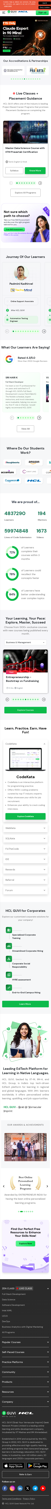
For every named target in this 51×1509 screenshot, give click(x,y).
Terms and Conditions (11, 1499)
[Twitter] (27, 1488)
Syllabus (14, 170)
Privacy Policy (29, 1499)
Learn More (29, 1005)
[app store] (13, 1465)
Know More (35, 170)
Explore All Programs (25, 192)
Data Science (8, 1299)
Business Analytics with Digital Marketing (22, 1326)
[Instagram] (12, 1488)
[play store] (37, 1465)
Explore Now (25, 1243)
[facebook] (4, 1488)
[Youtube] (43, 1488)
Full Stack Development (14, 1294)
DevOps (6, 1321)
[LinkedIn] (20, 1488)
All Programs (8, 1332)
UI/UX (5, 1315)
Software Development (13, 1305)
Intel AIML (7, 1310)
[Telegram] (35, 1488)
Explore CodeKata (25, 816)
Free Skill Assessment (14, 229)
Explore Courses (25, 710)
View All (25, 428)
